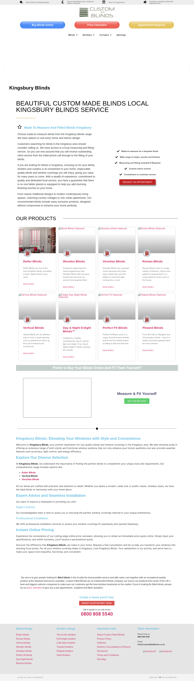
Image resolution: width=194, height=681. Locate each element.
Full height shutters (66, 639)
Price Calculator (97, 24)
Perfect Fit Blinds (115, 327)
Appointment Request (151, 24)
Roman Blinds (152, 261)
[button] (4, 69)
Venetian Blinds (114, 261)
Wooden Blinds (74, 261)
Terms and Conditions (108, 655)
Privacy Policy (104, 639)
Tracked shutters (65, 647)
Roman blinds (23, 639)
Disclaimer (102, 651)
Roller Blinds (32, 261)
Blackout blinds (24, 663)
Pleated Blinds (152, 327)
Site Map (101, 659)
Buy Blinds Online (42, 24)
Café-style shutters (66, 643)
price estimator (34, 588)
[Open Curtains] (111, 35)
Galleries (101, 643)
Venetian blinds (24, 651)
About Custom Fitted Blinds (111, 634)
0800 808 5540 (97, 614)
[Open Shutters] (94, 35)
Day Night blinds (24, 659)
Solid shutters (63, 655)
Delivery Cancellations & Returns (114, 647)
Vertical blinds (23, 643)
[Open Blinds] (77, 35)
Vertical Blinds (33, 327)
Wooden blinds (23, 647)
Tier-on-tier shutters (66, 634)
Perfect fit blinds (24, 655)
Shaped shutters (65, 651)
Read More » (29, 284)
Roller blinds (22, 634)
